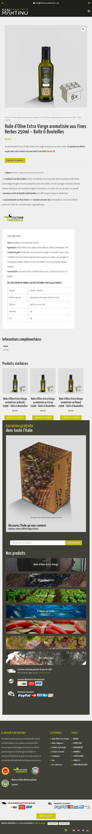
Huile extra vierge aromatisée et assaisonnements (24, 117)
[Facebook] (65, 830)
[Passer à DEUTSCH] (87, 830)
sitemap (42, 823)
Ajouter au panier (15, 160)
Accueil (7, 117)
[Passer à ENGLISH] (78, 830)
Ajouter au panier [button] (15, 418)
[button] (89, 11)
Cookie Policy (64, 823)
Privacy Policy (53, 823)
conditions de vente (44, 673)
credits (36, 823)
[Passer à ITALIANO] (74, 830)
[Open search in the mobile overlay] (46, 542)
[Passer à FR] (83, 830)
